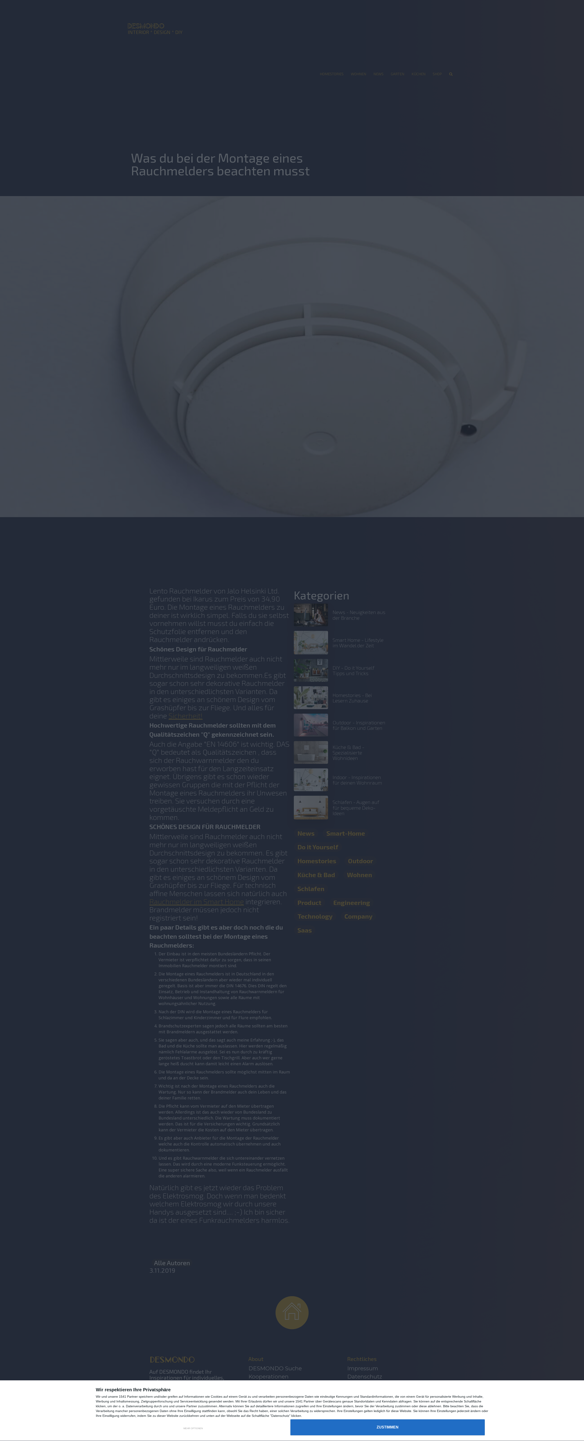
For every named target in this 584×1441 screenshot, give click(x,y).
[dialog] (292, 1411)
